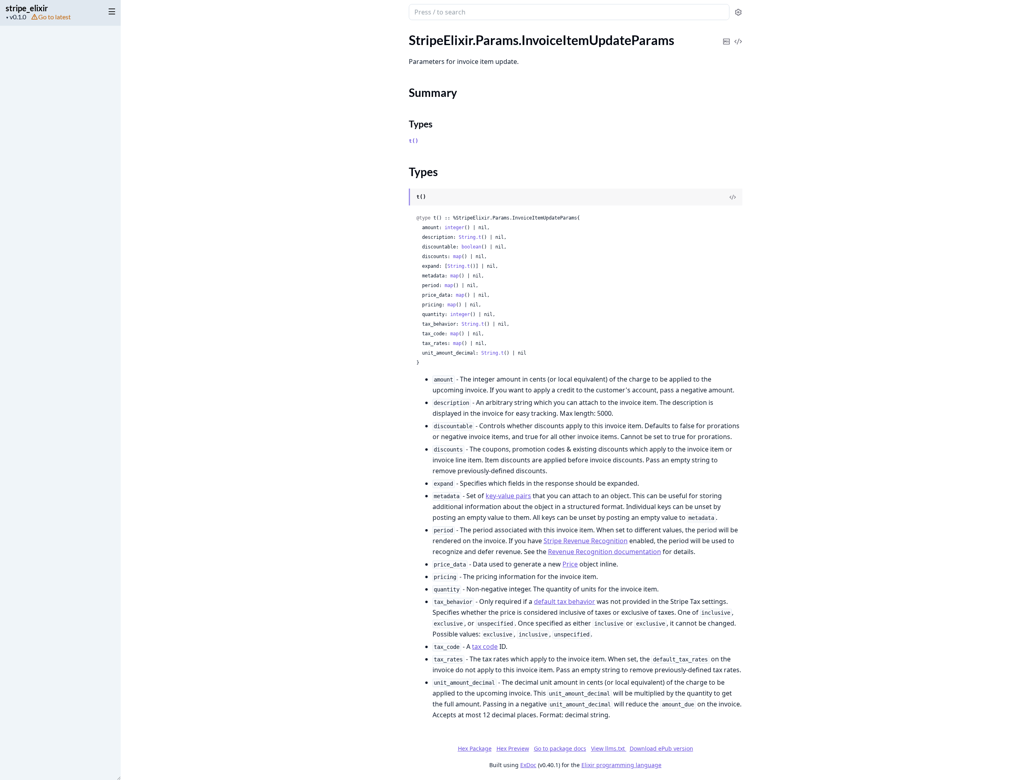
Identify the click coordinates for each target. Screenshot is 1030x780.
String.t (470, 237)
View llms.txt (608, 748)
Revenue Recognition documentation (604, 551)
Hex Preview (512, 748)
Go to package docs (560, 748)
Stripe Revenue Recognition (586, 540)
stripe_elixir (27, 8)
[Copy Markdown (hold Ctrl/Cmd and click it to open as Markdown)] (727, 36)
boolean (471, 247)
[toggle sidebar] (110, 11)
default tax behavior (564, 601)
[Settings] (738, 12)
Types (421, 123)
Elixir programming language (621, 765)
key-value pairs (508, 495)
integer (454, 227)
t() (413, 141)
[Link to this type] (401, 197)
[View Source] (738, 36)
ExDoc (528, 765)
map (457, 256)
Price (570, 564)
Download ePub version (661, 748)
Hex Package (475, 748)
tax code (485, 646)
